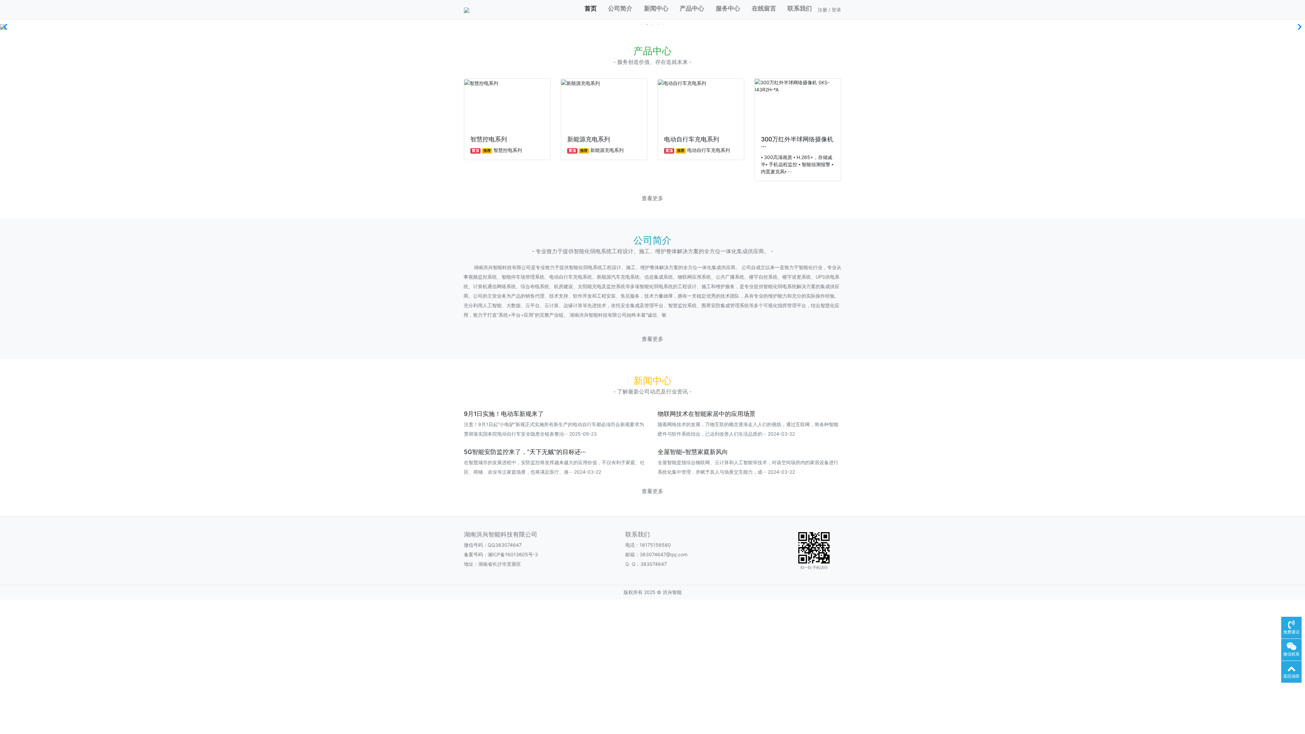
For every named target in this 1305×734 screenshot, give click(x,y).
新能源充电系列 (588, 139)
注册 (822, 10)
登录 (836, 10)
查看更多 (652, 198)
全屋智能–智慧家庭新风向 (693, 451)
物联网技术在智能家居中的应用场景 (706, 413)
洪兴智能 (672, 592)
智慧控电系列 (488, 139)
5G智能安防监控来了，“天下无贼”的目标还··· (525, 451)
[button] (8, 26)
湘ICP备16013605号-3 (513, 554)
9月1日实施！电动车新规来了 (504, 413)
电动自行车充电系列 (691, 139)
